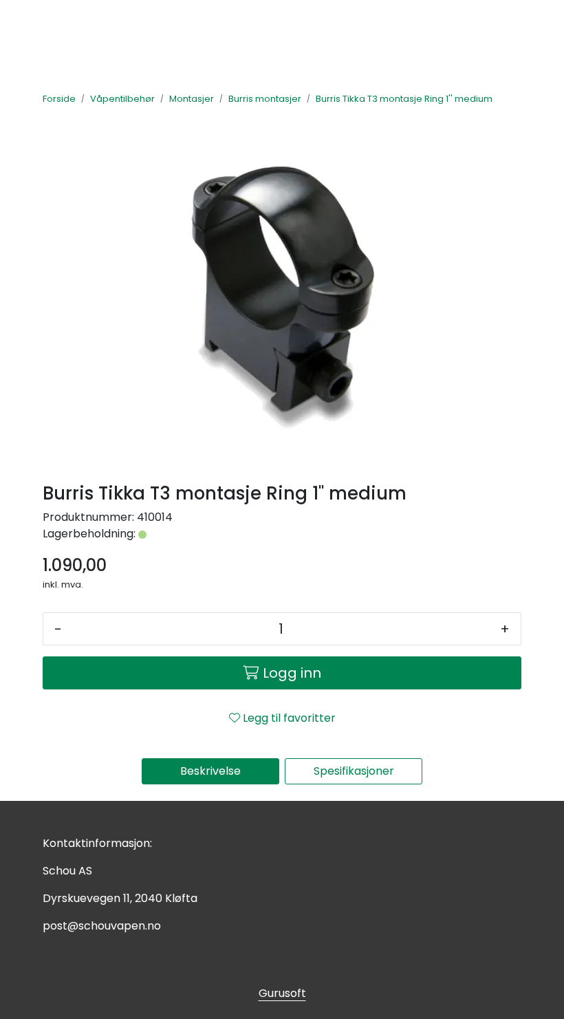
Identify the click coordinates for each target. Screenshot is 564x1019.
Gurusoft (282, 993)
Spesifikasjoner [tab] (354, 771)
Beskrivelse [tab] (210, 771)
